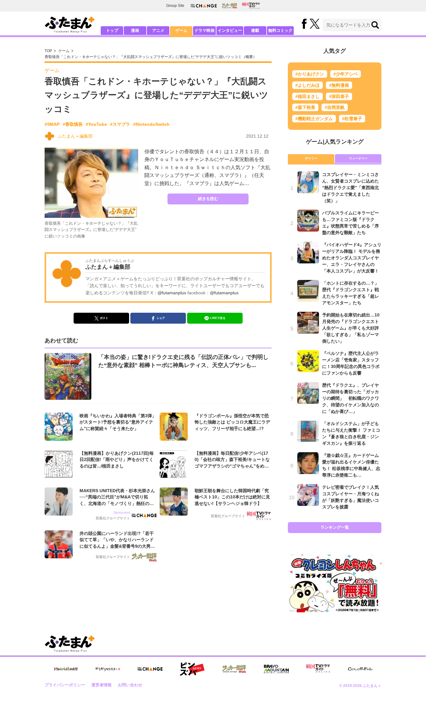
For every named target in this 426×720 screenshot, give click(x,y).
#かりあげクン (309, 73)
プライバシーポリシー (65, 685)
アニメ (158, 30)
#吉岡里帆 (335, 107)
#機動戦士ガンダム (314, 118)
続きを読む (208, 198)
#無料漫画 (339, 85)
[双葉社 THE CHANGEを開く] (204, 5)
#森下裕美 (305, 107)
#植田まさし (307, 96)
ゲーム (181, 30)
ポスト (104, 318)
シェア (161, 318)
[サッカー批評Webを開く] (229, 5)
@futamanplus (171, 292)
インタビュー (230, 30)
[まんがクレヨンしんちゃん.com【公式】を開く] (65, 669)
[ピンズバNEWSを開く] (192, 669)
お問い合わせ (130, 685)
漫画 (135, 30)
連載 (255, 30)
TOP (48, 51)
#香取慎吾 (73, 124)
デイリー (311, 158)
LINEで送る (217, 318)
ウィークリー (358, 158)
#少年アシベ (345, 73)
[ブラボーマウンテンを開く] (276, 669)
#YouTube (96, 124)
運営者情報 (101, 685)
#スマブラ (120, 124)
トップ (112, 30)
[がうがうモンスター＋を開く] (107, 669)
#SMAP (52, 124)
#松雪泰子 (352, 118)
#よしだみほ (307, 85)
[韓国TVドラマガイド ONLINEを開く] (251, 5)
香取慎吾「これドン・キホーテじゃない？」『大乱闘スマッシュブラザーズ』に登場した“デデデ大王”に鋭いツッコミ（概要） (151, 57)
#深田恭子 (339, 96)
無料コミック (280, 30)
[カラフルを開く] (360, 669)
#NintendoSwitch (151, 124)
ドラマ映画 (204, 30)
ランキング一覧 (335, 527)
